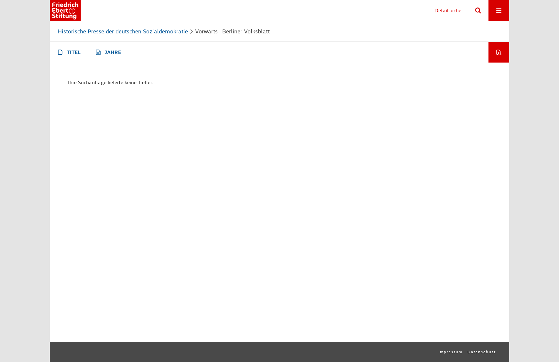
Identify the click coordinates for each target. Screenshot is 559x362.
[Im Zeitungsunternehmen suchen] (498, 52)
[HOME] (65, 10)
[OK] (478, 10)
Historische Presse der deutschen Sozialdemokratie (123, 31)
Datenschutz (481, 352)
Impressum (450, 352)
